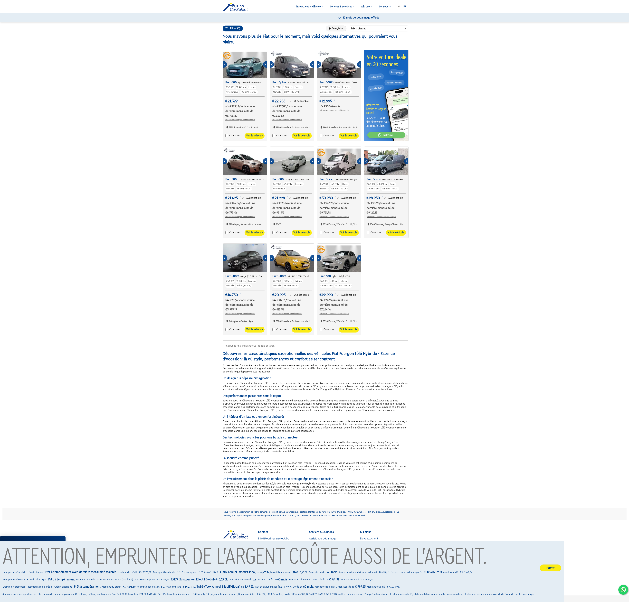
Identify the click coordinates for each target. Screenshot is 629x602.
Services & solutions (341, 6)
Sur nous (383, 6)
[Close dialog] (61, 539)
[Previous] (225, 64)
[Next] (265, 64)
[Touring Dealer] (237, 6)
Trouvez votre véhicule (308, 6)
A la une (365, 6)
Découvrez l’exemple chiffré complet (240, 120)
